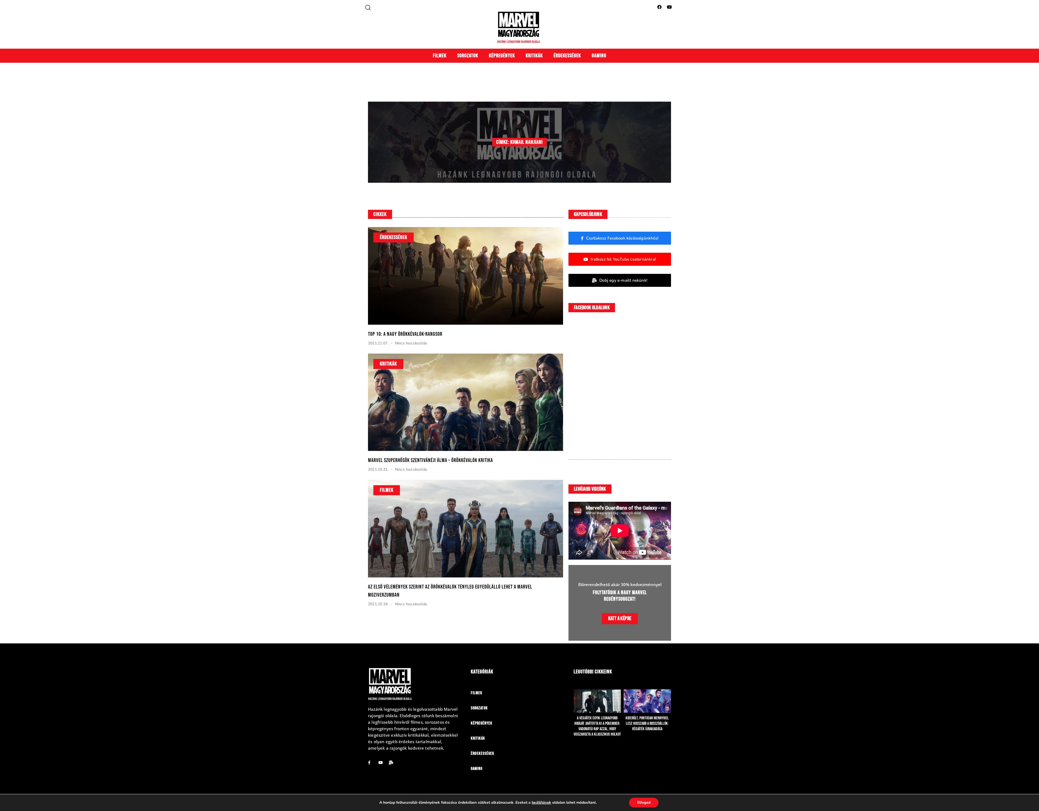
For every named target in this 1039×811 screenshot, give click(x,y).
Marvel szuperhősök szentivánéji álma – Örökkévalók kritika (430, 460)
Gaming (599, 55)
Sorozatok (467, 55)
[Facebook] (659, 7)
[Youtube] (669, 7)
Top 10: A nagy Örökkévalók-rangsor (405, 334)
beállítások (541, 802)
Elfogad (643, 802)
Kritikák (534, 55)
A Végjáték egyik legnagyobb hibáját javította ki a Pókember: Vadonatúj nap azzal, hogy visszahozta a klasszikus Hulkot (597, 726)
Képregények (502, 55)
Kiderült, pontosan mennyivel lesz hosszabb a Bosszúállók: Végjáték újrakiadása (647, 724)
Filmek (439, 55)
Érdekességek (567, 55)
